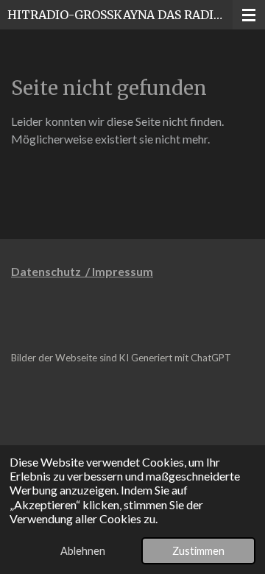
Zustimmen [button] (198, 551)
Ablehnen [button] (82, 551)
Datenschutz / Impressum (82, 271)
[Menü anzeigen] (249, 14)
